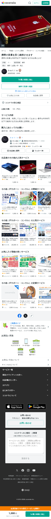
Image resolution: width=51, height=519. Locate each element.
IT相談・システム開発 (16, 50)
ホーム (3, 50)
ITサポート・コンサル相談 (35, 50)
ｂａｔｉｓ (14, 137)
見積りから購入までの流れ (26, 91)
